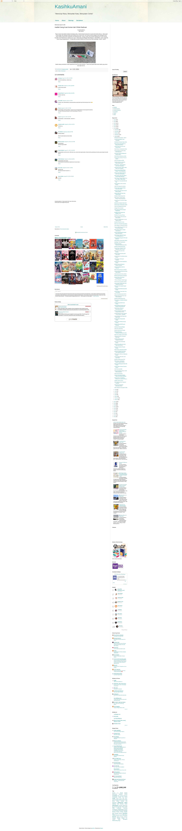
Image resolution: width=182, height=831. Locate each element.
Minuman (125, 805)
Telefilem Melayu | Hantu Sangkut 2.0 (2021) (119, 339)
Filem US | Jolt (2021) (118, 328)
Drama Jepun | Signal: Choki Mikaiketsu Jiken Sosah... (120, 249)
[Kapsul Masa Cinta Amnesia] (93, 259)
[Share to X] (75, 69)
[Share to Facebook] (77, 69)
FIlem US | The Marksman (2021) (120, 223)
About (63, 20)
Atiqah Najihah (61, 150)
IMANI (114, 114)
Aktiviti (113, 792)
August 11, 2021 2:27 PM (66, 108)
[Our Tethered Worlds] (58, 283)
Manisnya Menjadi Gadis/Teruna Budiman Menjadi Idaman (122, 431)
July (115, 389)
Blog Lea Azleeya (117, 740)
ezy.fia (59, 116)
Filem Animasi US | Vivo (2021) (120, 274)
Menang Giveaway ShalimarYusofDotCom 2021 (120, 332)
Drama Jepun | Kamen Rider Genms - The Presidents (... (120, 171)
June (116, 391)
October (116, 132)
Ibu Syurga (116, 716)
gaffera (93, 828)
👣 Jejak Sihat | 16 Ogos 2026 (122, 496)
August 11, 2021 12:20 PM (67, 78)
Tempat (114, 818)
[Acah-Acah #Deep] (58, 248)
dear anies (60, 167)
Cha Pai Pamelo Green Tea (122, 442)
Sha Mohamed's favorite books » (102, 286)
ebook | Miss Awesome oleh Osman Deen (119, 147)
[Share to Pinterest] (78, 69)
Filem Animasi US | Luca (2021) (120, 269)
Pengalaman (114, 809)
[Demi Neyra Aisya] (79, 259)
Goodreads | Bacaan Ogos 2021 (120, 142)
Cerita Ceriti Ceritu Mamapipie (120, 659)
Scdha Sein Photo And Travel (119, 779)
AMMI (115, 680)
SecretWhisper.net (117, 698)
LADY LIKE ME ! (117, 669)
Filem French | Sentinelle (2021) (120, 149)
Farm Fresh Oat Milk (118, 369)
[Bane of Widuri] (93, 271)
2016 (115, 408)
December (117, 129)
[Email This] (73, 69)
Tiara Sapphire (117, 706)
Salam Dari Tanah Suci (118, 777)
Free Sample (120, 795)
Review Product (120, 816)
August (116, 136)
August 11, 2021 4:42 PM (69, 124)
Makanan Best (122, 802)
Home (57, 20)
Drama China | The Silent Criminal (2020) (119, 278)
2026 (115, 119)
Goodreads (114, 797)
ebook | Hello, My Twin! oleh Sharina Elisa (119, 194)
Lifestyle (122, 801)
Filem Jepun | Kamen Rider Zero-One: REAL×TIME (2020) (120, 179)
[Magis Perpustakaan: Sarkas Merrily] (100, 261)
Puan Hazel (120, 605)
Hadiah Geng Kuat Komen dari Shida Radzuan (120, 296)
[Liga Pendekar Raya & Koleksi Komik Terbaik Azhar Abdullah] (100, 271)
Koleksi (120, 799)
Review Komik (119, 815)
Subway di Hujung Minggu (119, 326)
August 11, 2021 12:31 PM (69, 93)
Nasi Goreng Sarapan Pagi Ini (119, 731)
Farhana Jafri (61, 85)
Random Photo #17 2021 (119, 222)
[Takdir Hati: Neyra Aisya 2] (65, 259)
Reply (59, 81)
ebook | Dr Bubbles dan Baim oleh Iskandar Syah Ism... (120, 352)
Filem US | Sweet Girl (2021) (119, 186)
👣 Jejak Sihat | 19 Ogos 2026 (122, 516)
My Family (114, 806)
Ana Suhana (116, 736)
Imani (117, 798)
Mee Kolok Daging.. (117, 734)
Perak (113, 810)
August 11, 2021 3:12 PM (66, 116)
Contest (125, 794)
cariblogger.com (117, 714)
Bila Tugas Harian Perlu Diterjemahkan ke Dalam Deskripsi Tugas (123, 475)
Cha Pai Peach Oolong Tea (122, 452)
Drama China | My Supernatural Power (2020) (120, 191)
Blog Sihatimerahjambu (118, 635)
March (116, 396)
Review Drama (118, 813)
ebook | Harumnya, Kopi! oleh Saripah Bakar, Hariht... (120, 311)
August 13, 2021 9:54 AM (69, 176)
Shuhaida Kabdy (117, 762)
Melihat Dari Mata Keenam (63, 311)
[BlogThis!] (74, 69)
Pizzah (59, 108)
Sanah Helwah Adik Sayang (118, 763)
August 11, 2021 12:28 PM (69, 85)
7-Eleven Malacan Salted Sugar (120, 279)
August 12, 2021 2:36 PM (69, 159)
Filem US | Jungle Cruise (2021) (120, 334)
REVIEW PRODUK (117, 110)
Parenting (125, 808)
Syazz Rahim (60, 176)
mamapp (60, 78)
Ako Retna (120, 621)
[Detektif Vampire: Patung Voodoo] (72, 284)
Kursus (117, 801)
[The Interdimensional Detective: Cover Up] (79, 271)
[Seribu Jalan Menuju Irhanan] (100, 283)
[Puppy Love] (86, 272)
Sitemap (70, 20)
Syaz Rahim (120, 593)
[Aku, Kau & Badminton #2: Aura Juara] (86, 248)
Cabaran (121, 794)
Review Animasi (119, 811)
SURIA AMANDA (117, 730)
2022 (115, 126)
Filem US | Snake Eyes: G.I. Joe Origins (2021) (120, 220)
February (116, 397)
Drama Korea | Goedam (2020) (120, 281)
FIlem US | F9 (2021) (118, 373)
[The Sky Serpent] (65, 271)
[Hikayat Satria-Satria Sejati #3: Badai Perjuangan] (79, 283)
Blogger (101, 828)
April (116, 394)
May (115, 392)
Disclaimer (79, 20)
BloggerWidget (124, 629)
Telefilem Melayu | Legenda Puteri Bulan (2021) (119, 163)
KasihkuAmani (71, 6)
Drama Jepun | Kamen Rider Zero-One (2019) (119, 188)
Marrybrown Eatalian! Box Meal (120, 203)
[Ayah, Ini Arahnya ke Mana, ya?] (72, 260)
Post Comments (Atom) (64, 229)
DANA (115, 650)
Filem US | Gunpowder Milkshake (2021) (118, 385)
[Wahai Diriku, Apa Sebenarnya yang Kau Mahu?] (79, 248)
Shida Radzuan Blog (118, 673)
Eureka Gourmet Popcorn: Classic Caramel (119, 265)
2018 (115, 404)
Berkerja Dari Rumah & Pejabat (120, 275)
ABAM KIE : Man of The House (120, 683)
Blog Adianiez (116, 768)
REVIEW (115, 107)
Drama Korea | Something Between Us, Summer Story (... (120, 378)
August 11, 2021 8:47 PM (68, 131)
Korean (123, 799)
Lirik (126, 801)
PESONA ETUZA (117, 723)
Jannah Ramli (61, 93)
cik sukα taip (116, 765)
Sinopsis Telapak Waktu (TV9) (119, 707)
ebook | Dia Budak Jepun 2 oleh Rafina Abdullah (120, 371)
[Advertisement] (81, 215)
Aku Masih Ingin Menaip (118, 674)
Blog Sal (115, 665)
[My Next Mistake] (65, 283)
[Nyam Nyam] (93, 279)
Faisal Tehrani (96, 296)
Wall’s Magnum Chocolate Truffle (120, 387)
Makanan (114, 802)
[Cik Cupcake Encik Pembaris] (72, 271)
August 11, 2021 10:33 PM (69, 150)
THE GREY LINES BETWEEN (119, 702)
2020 (115, 401)
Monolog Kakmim (117, 638)
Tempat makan (120, 818)
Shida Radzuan (61, 159)
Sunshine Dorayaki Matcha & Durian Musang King (123, 485)
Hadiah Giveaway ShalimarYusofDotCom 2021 (120, 244)
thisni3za (120, 625)
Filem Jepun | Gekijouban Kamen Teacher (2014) (119, 362)
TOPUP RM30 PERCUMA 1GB (119, 422)
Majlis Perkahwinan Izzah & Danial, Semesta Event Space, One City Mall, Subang (120, 644)
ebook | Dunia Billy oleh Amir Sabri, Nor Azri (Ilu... (120, 345)
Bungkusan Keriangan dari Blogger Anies (119, 213)
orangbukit (116, 754)
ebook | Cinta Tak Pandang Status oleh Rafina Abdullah (120, 376)
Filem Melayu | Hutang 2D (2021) (120, 225)
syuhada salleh (61, 124)
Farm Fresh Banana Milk (119, 160)
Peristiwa (117, 810)
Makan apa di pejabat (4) (118, 681)
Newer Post (57, 226)
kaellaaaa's (116, 694)
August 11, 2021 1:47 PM (67, 100)
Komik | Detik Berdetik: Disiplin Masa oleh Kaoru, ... (120, 233)
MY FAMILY (115, 111)
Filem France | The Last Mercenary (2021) (118, 309)
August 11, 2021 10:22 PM (70, 141)
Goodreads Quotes (104, 298)
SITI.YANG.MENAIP (117, 776)
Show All (126, 709)
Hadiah (59, 70)
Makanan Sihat (115, 803)
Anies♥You (116, 647)
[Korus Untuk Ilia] (93, 248)
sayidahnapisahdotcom (118, 690)
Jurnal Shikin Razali (118, 746)
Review (114, 811)
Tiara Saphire (116, 654)
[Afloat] (58, 272)
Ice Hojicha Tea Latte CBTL (118, 636)
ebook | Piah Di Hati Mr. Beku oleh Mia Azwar (120, 151)
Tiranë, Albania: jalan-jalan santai (119, 648)
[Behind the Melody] (100, 249)
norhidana (120, 609)
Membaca (115, 805)
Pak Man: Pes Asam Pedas (119, 215)
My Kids (119, 806)
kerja (119, 820)
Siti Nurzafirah (117, 772)
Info (123, 798)
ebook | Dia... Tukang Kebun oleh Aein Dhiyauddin (119, 165)
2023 (115, 124)
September (117, 134)
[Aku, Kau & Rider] (86, 282)
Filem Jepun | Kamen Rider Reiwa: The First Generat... (120, 198)
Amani (121, 792)
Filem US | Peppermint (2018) (120, 206)
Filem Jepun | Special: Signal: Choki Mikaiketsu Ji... (120, 236)
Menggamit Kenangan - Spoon (120, 137)
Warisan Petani (61, 141)
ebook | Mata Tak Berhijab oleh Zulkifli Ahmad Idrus (120, 284)
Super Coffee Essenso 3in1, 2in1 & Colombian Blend (120, 228)
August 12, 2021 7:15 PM (68, 167)
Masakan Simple (123, 803)
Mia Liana (116, 687)
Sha (118, 576)
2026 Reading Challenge (119, 574)
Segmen (125, 816)
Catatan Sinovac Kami (118, 380)
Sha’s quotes (58, 291)
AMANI (114, 113)
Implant (120, 798)
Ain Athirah (60, 131)
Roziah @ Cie (120, 601)
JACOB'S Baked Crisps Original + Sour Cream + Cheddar (120, 314)
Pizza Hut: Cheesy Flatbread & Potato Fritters (120, 154)
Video (119, 819)
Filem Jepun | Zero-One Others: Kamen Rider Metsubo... (120, 176)
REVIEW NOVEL (116, 108)
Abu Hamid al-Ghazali (62, 307)
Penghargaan (63, 70)
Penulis (125, 809)
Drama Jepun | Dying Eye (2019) (120, 204)
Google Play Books (122, 797)
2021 (115, 128)
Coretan (114, 795)
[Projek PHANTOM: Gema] (86, 261)
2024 (115, 123)
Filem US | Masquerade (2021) (120, 294)
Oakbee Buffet (124, 806)
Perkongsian (121, 810)
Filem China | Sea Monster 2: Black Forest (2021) (120, 144)
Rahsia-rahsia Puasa (62, 306)
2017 (115, 406)
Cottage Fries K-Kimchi (118, 208)
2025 (115, 121)
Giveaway (125, 795)
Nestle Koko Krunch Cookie (119, 330)
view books (125, 583)
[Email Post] (71, 69)
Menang (120, 805)
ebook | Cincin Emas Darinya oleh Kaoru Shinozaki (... (120, 173)
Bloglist (125, 792)
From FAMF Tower (117, 758)
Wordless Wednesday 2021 (119, 195)
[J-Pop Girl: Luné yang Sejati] (58, 260)
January (116, 399)
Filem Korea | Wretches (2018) (120, 156)
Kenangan (117, 799)
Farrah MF (60, 100)
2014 (115, 411)
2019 (115, 403)
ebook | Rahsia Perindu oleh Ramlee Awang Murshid (119, 306)
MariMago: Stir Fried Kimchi (119, 242)
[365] (65, 247)
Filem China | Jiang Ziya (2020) (120, 349)
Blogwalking (114, 794)
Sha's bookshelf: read (63, 238)
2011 (115, 416)
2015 (115, 410)
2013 (115, 413)
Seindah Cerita (117, 733)
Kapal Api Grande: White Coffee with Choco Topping (120, 168)
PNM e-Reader (116, 808)
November (117, 131)
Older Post (106, 226)
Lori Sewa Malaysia (118, 718)
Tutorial (113, 819)
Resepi (125, 810)
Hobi (113, 798)
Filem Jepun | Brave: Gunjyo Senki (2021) (119, 230)
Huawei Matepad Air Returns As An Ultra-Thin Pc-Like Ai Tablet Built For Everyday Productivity (120, 742)
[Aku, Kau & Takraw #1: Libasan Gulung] (72, 248)
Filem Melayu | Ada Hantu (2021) (120, 240)
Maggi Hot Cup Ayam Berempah (122, 505)
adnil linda (120, 617)
